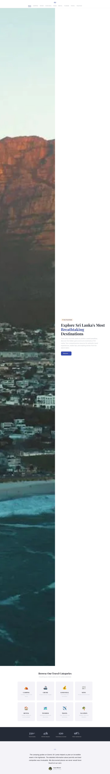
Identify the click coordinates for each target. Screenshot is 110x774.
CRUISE (42, 5)
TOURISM (66, 5)
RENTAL (60, 5)
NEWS (54, 5)
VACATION (79, 5)
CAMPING (35, 5)
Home (29, 5)
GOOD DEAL (48, 5)
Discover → (66, 353)
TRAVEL (73, 5)
